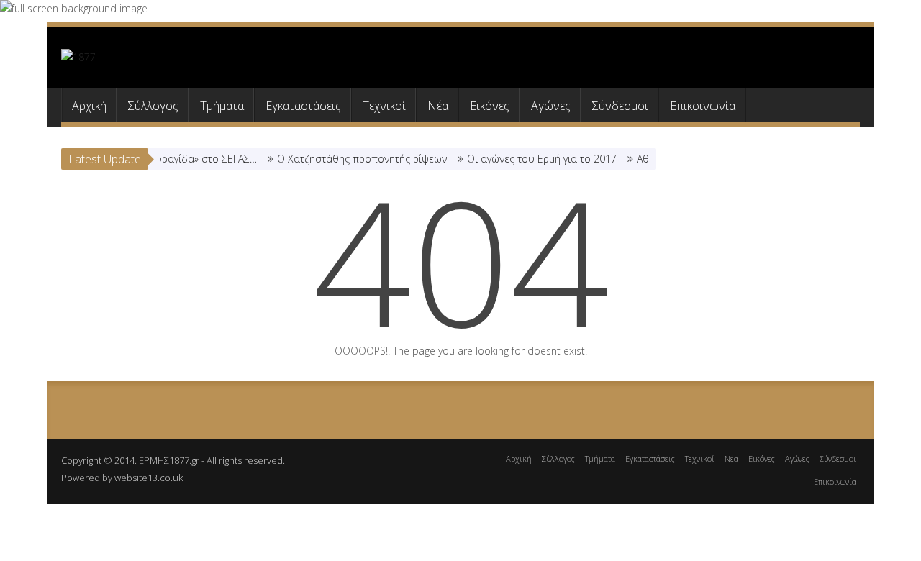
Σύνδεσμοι (620, 106)
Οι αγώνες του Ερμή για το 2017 (534, 158)
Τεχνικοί (384, 106)
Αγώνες (551, 106)
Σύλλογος (153, 106)
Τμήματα (222, 106)
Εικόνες (489, 106)
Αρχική (89, 106)
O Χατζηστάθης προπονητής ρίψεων (354, 158)
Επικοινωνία (702, 106)
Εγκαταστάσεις (303, 106)
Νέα (437, 106)
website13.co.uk (148, 477)
